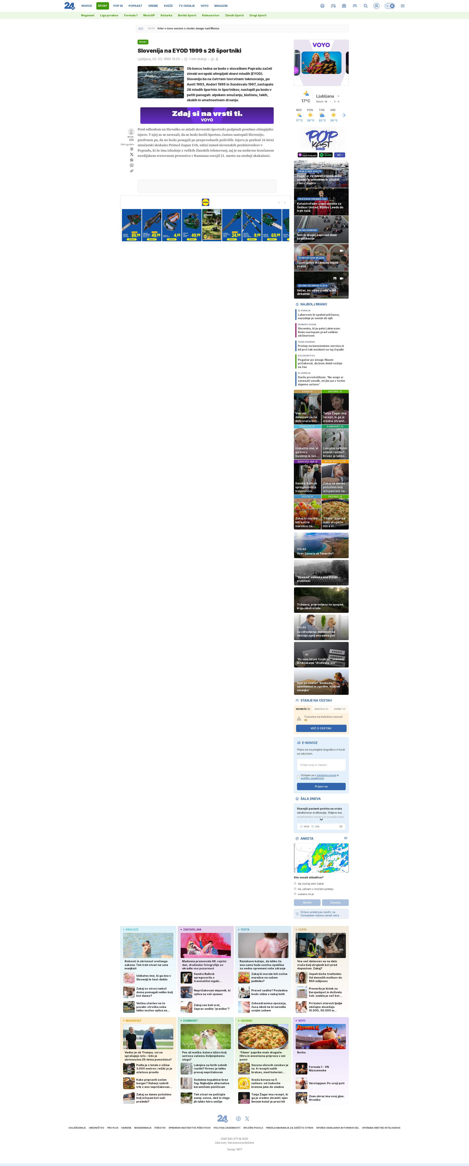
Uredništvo (96, 1127)
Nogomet (87, 15)
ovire (340, 709)
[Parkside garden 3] (131, 225)
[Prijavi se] (376, 6)
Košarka (166, 15)
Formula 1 (130, 15)
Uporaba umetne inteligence (381, 1127)
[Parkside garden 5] (171, 225)
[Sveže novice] (140, 28)
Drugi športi (258, 15)
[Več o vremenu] (343, 115)
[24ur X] (247, 1119)
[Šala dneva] (340, 826)
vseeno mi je (306, 894)
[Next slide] (285, 203)
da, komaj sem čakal (311, 883)
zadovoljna (192, 929)
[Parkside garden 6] (191, 225)
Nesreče (303, 709)
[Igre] (333, 6)
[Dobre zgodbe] (322, 6)
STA (131, 139)
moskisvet (134, 1020)
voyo (301, 1020)
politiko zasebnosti (312, 778)
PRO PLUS (112, 1127)
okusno (246, 1020)
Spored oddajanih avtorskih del (337, 1127)
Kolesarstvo (210, 15)
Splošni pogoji (253, 1127)
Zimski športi (234, 15)
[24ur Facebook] (238, 1119)
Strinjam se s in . (320, 777)
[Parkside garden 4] (151, 225)
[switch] (390, 6)
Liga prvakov (109, 15)
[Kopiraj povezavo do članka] (131, 171)
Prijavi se (321, 786)
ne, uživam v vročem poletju (315, 889)
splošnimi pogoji (326, 775)
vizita (245, 929)
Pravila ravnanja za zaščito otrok (289, 1127)
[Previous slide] (279, 203)
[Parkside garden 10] (272, 225)
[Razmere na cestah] (355, 6)
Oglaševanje (77, 1127)
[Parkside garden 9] (251, 225)
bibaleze (132, 929)
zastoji (321, 709)
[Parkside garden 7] (211, 225)
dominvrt (190, 1020)
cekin (302, 929)
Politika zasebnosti (227, 1127)
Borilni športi (187, 15)
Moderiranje (143, 1127)
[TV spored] (344, 6)
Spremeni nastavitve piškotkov (190, 1127)
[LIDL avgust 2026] (205, 202)
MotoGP (149, 15)
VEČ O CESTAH (321, 728)
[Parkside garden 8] (231, 225)
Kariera (126, 1127)
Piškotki (160, 1127)
